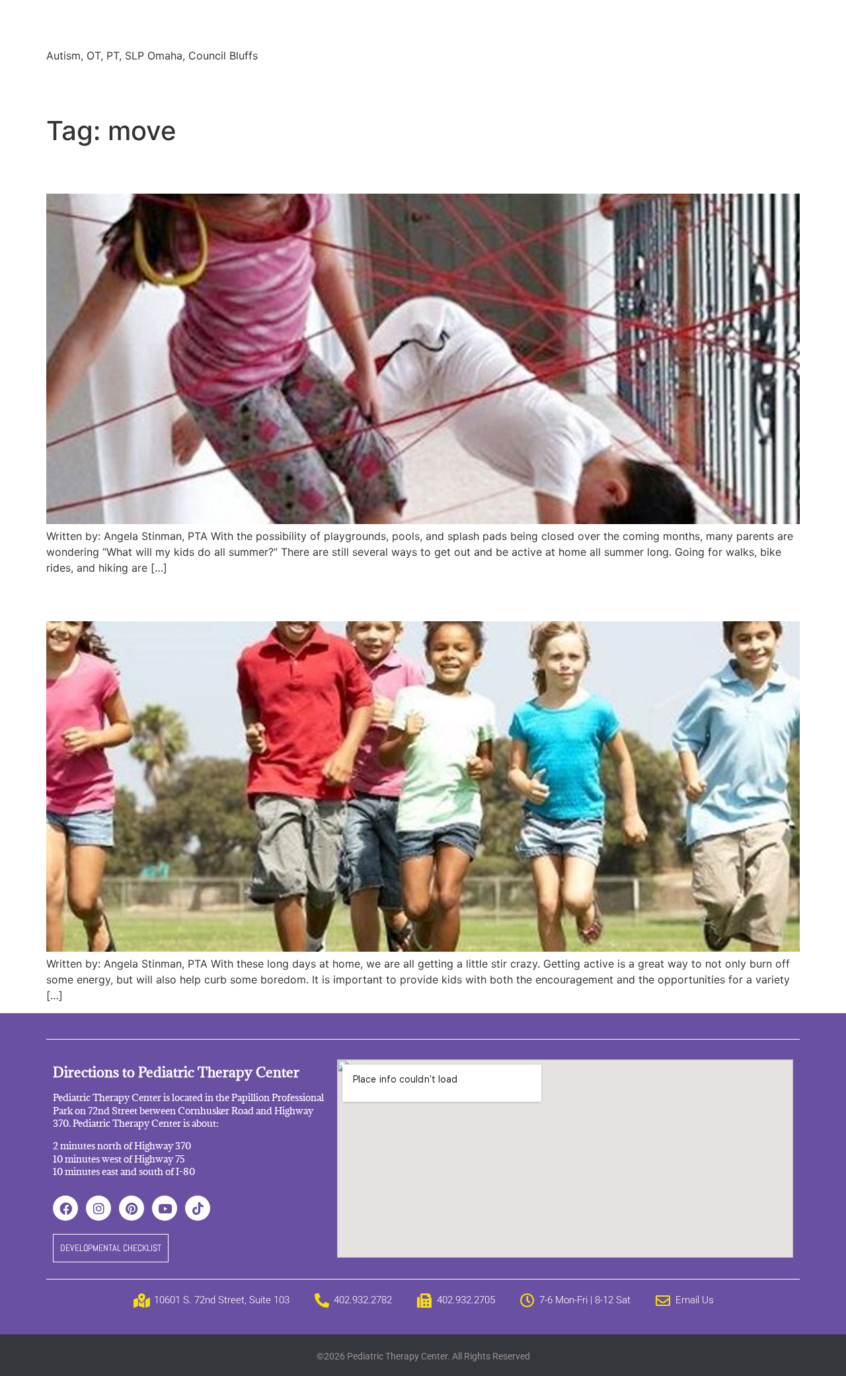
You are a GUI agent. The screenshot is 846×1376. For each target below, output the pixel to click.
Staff (181, 86)
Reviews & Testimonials (271, 86)
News (363, 86)
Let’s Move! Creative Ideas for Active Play (252, 169)
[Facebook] (65, 1208)
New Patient (528, 86)
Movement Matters (141, 597)
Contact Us (606, 86)
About (71, 86)
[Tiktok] (197, 1208)
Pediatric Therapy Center (205, 26)
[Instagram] (98, 1208)
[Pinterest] (131, 1208)
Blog (408, 86)
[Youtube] (164, 1208)
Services (127, 86)
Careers (458, 86)
